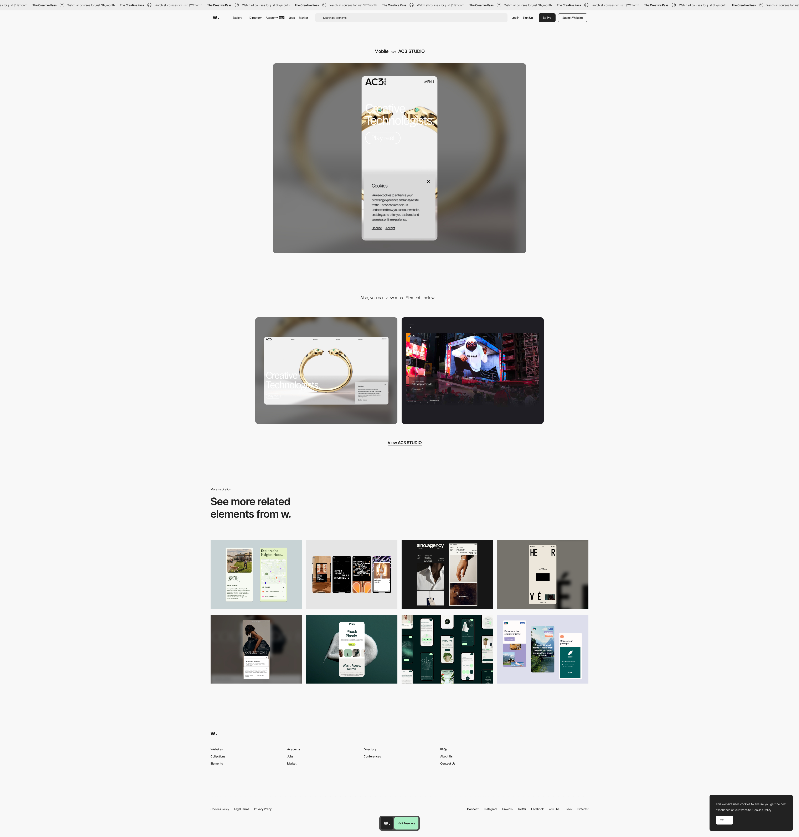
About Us (446, 756)
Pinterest (582, 809)
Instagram (490, 809)
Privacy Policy (263, 809)
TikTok (568, 809)
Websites (217, 749)
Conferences (372, 756)
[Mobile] (351, 574)
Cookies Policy (220, 809)
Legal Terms (241, 809)
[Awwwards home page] (387, 823)
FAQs (443, 749)
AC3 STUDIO (411, 51)
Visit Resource (406, 823)
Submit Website (572, 17)
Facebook (537, 809)
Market (303, 17)
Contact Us (447, 763)
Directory (255, 17)
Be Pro (547, 17)
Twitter (522, 809)
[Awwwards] (216, 17)
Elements (217, 763)
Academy (275, 17)
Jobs (292, 17)
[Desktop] (326, 370)
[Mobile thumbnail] (542, 649)
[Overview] (473, 370)
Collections (218, 756)
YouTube (554, 809)
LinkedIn (507, 809)
